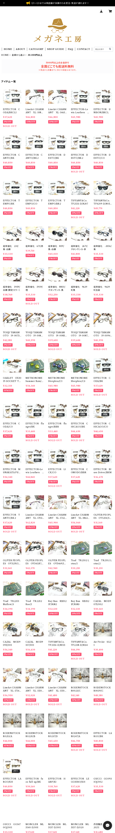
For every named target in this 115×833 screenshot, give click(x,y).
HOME (8, 49)
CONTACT (83, 49)
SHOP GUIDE (55, 49)
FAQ (70, 49)
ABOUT (20, 49)
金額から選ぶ (18, 55)
